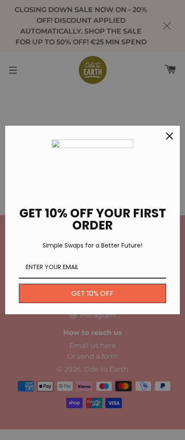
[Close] (169, 136)
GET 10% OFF (92, 293)
